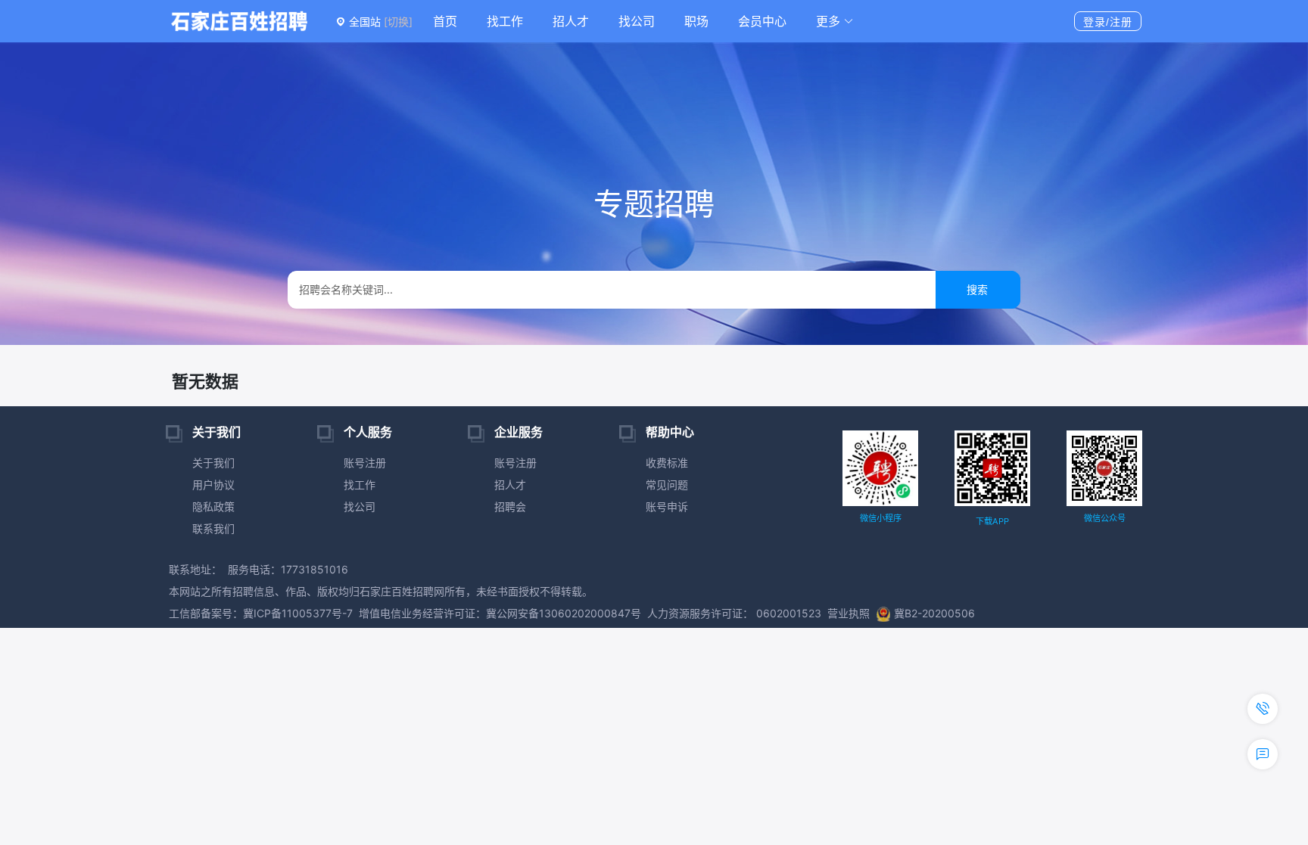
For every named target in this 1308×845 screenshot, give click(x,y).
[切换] (398, 21)
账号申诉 (667, 506)
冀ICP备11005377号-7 (298, 613)
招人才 (571, 21)
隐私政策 (213, 506)
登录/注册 (1107, 22)
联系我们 (213, 528)
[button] (835, 21)
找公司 (636, 21)
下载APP (992, 521)
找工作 (505, 21)
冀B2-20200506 (934, 613)
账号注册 (365, 462)
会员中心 (762, 21)
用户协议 (213, 484)
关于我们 (213, 462)
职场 (696, 21)
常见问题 (667, 484)
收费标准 (667, 462)
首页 (445, 21)
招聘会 (510, 506)
